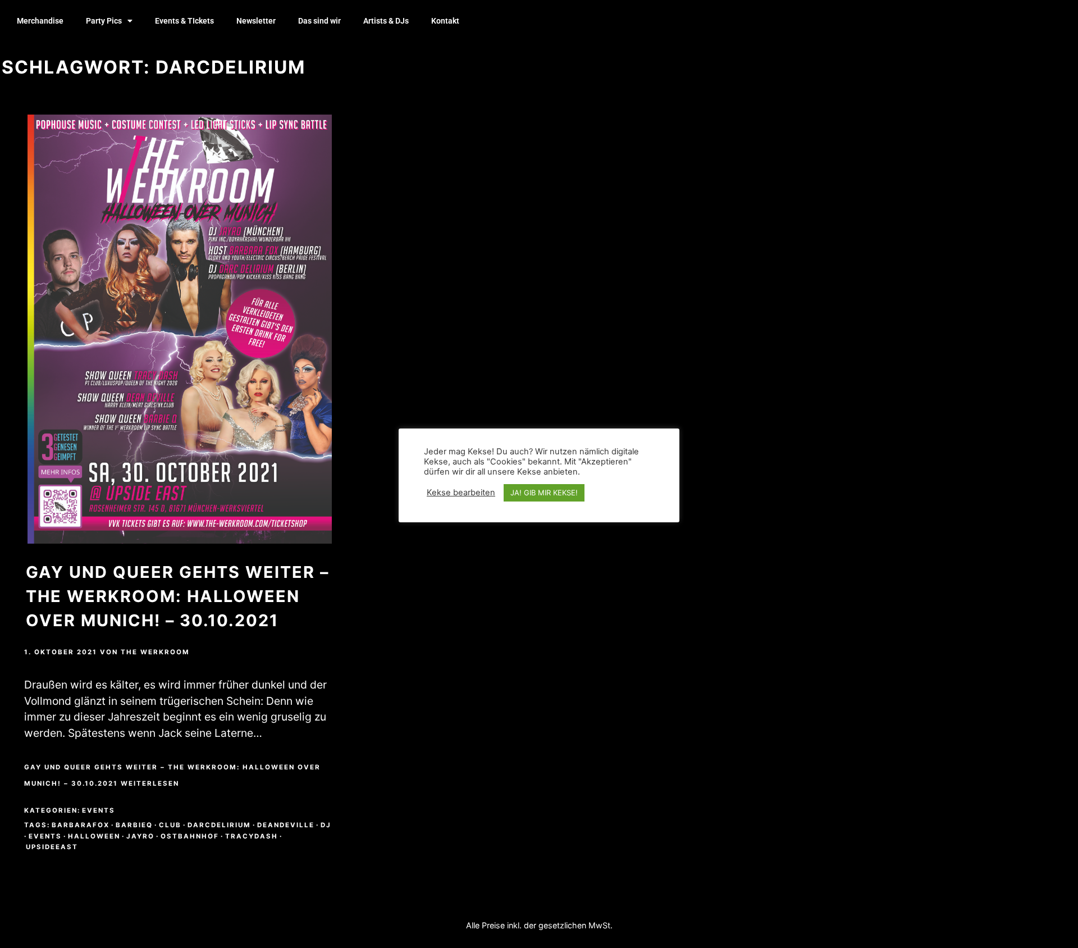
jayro (140, 836)
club (170, 825)
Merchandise (40, 20)
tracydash (251, 836)
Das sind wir (319, 20)
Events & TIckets (184, 20)
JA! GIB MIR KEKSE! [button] (544, 492)
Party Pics (104, 20)
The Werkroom (155, 652)
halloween (94, 836)
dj (326, 825)
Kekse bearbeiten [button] (461, 492)
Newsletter (256, 20)
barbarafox (80, 825)
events (45, 836)
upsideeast (52, 847)
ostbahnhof (190, 836)
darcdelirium (219, 825)
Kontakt (445, 20)
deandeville (285, 825)
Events (98, 810)
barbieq (134, 825)
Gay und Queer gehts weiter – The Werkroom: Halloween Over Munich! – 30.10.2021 (177, 596)
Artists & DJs (386, 20)
